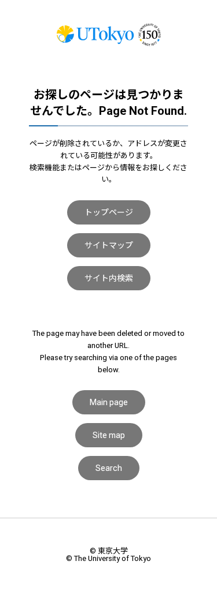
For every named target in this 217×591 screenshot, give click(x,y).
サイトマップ (108, 245)
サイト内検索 (108, 278)
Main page (109, 402)
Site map (109, 435)
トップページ (108, 212)
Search (108, 468)
